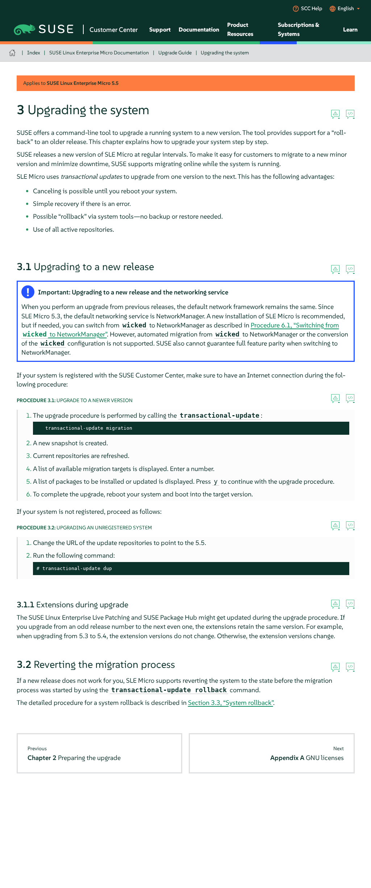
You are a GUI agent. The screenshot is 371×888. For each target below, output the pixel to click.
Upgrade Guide (175, 52)
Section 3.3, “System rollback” (230, 702)
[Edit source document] (350, 114)
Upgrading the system (225, 52)
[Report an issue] (335, 114)
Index (33, 52)
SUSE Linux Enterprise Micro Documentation (99, 52)
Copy (339, 428)
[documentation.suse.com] (13, 53)
